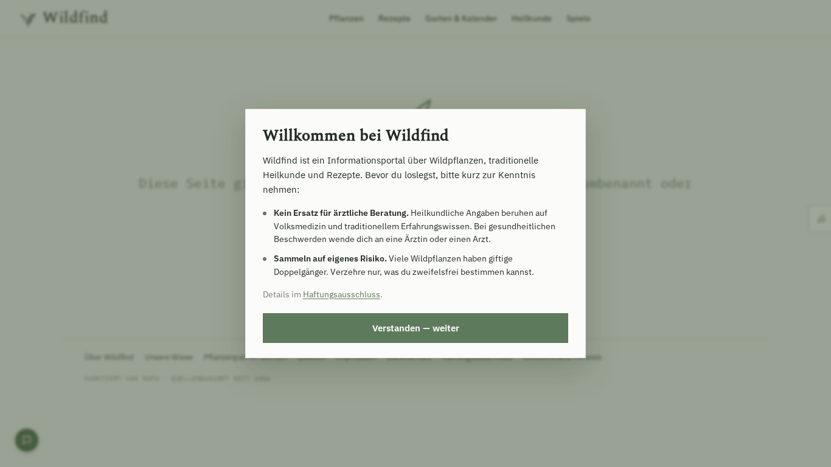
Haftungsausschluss (341, 294)
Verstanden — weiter (415, 328)
